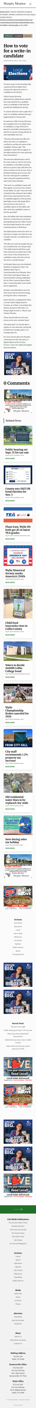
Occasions (18, 940)
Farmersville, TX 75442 (18, 1376)
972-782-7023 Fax (18, 1371)
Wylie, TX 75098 (18, 1359)
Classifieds (18, 1277)
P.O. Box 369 (18, 1356)
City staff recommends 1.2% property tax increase (16, 756)
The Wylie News (18, 1237)
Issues (18, 1297)
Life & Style (18, 933)
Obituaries (18, 937)
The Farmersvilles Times (18, 1223)
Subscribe (18, 1294)
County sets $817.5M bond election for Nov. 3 (17, 491)
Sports (18, 951)
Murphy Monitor (18, 1226)
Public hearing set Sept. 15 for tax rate (17, 451)
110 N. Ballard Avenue (18, 1390)
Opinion (18, 944)
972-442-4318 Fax (18, 1387)
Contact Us (18, 1344)
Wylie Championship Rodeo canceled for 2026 (17, 712)
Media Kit (18, 1324)
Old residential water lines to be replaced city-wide (16, 800)
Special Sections (18, 1320)
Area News (17, 455)
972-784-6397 (18, 1368)
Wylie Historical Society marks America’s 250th (15, 573)
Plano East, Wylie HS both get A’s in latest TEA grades (18, 529)
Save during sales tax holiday (16, 841)
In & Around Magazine (18, 1244)
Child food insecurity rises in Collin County (16, 625)
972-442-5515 (18, 1385)
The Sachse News (18, 1233)
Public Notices (18, 947)
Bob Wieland (9, 60)
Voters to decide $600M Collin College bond (15, 668)
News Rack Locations (18, 1340)
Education (23, 535)
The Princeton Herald (18, 1230)
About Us (18, 1337)
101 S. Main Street (18, 1373)
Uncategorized (18, 954)
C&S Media (18, 1240)
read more (10, 459)
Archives (18, 1300)
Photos (18, 1304)
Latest (24, 60)
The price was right (18, 1027)
